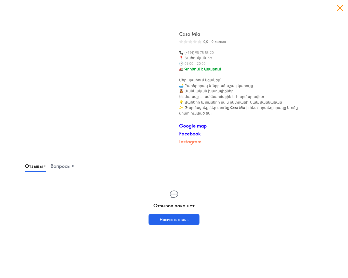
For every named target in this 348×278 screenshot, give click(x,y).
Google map (193, 126)
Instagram (190, 141)
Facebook (190, 134)
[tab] (35, 166)
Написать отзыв (174, 219)
